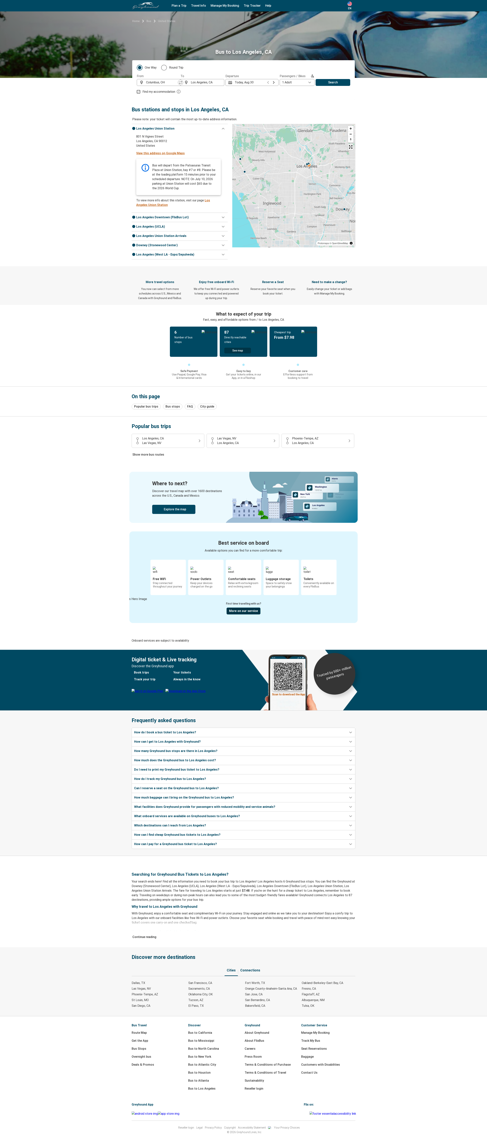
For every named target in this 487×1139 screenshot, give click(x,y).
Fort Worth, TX (255, 983)
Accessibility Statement (252, 1127)
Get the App (140, 1040)
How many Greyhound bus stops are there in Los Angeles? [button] (175, 751)
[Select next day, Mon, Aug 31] (273, 82)
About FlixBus (254, 1040)
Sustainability (254, 1080)
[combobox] (162, 82)
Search (333, 82)
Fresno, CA (309, 988)
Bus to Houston (199, 1072)
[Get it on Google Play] (145, 1113)
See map (237, 350)
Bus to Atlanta (198, 1080)
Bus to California (200, 1033)
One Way (151, 67)
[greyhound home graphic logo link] (146, 5)
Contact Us (309, 1072)
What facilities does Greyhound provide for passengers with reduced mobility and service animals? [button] (204, 807)
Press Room (253, 1056)
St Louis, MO (140, 1000)
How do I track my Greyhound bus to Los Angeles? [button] (170, 779)
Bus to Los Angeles (202, 1088)
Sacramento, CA (199, 988)
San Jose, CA (254, 994)
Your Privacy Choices (287, 1127)
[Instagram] (305, 1113)
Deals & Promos (143, 1064)
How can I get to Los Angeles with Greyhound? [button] (167, 741)
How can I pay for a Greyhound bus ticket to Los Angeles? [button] (175, 844)
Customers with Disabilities (320, 1064)
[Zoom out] (350, 134)
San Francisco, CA (200, 983)
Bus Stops (139, 1048)
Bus (148, 21)
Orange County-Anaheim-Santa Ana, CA (271, 988)
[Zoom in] (350, 128)
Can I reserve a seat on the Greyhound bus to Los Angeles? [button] (176, 788)
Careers (250, 1048)
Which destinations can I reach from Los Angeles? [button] (170, 825)
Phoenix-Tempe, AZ (145, 994)
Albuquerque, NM (313, 1000)
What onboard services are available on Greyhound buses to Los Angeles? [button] (187, 816)
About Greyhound (257, 1033)
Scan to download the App (288, 694)
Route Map (139, 1033)
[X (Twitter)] (309, 1113)
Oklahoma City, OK (200, 994)
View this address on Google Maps (160, 153)
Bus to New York (199, 1056)
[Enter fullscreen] (350, 147)
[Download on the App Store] (168, 1113)
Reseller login (254, 1088)
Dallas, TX (138, 983)
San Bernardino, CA (257, 1000)
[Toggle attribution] (351, 243)
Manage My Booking (315, 1033)
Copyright (230, 1127)
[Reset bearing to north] (350, 139)
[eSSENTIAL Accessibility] (334, 1113)
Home (136, 21)
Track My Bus (310, 1040)
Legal (199, 1127)
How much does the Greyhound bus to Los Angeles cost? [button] (175, 760)
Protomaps (323, 243)
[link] (243, 497)
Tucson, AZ (195, 1000)
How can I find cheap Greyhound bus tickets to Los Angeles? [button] (177, 835)
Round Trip (176, 67)
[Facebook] (304, 1113)
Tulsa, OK (308, 1006)
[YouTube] (306, 1113)
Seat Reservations (314, 1048)
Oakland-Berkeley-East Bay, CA (322, 983)
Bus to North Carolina (203, 1048)
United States (166, 21)
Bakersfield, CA (255, 1006)
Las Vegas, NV (141, 988)
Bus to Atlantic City (202, 1064)
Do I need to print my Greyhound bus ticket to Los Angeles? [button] (176, 769)
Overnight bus (141, 1056)
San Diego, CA (141, 1006)
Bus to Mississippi (201, 1040)
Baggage (307, 1056)
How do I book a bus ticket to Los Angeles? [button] (165, 732)
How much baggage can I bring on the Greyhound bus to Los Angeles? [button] (184, 797)
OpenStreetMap (340, 243)
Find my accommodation (158, 91)
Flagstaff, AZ (311, 994)
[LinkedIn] (307, 1113)
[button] (180, 128)
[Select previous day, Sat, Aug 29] (268, 82)
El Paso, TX (196, 1006)
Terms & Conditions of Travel (265, 1072)
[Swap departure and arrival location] (180, 82)
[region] (293, 185)
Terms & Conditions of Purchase (268, 1064)
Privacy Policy (213, 1127)
